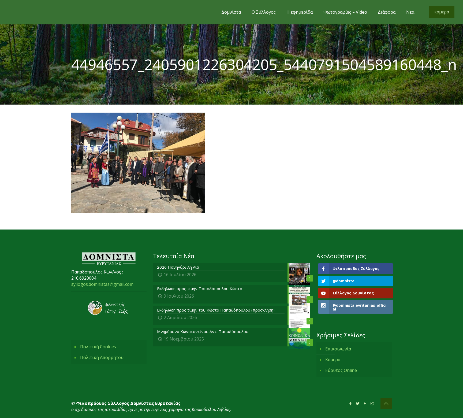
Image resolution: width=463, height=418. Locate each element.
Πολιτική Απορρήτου (102, 357)
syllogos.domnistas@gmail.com (102, 284)
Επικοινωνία (338, 349)
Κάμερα (332, 359)
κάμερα (441, 12)
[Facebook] (350, 403)
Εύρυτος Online (341, 370)
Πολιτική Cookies (98, 347)
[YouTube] (365, 403)
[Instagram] (372, 403)
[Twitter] (358, 403)
